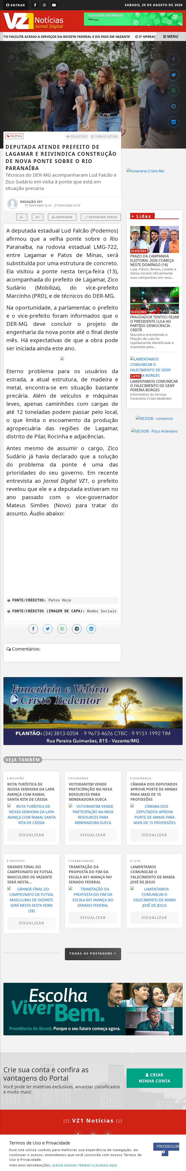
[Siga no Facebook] (35, 5)
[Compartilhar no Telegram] (173, 106)
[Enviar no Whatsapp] (173, 90)
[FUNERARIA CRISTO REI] (93, 710)
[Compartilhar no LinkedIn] (173, 121)
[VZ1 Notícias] (34, 20)
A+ (38, 217)
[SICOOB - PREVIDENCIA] (93, 1008)
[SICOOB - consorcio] (155, 418)
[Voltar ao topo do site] (179, 644)
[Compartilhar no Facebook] (173, 59)
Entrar (17, 5)
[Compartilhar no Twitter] (173, 75)
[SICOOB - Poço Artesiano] (155, 431)
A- (21, 217)
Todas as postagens (91, 953)
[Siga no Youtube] (54, 5)
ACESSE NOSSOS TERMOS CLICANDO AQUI (84, 1165)
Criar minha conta (154, 1077)
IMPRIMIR (64, 217)
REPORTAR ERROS (102, 217)
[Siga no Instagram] (44, 5)
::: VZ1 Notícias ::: (93, 1120)
